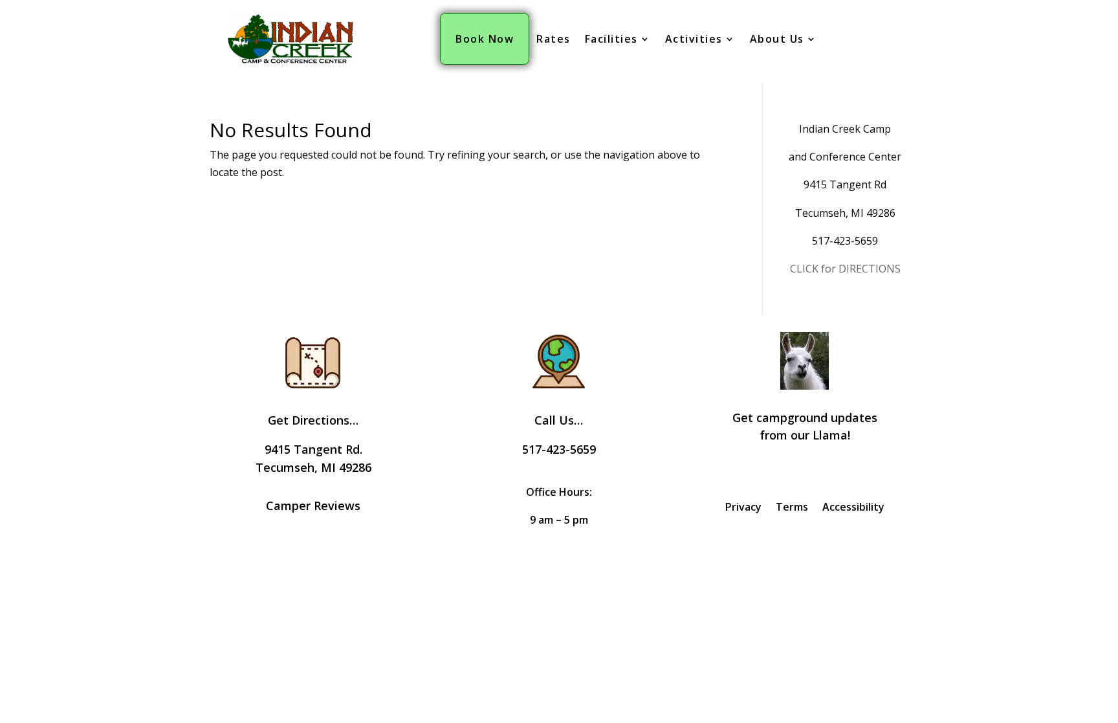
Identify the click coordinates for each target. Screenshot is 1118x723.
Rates (553, 39)
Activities (694, 39)
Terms (792, 508)
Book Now (484, 39)
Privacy (743, 508)
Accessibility (853, 508)
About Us (777, 39)
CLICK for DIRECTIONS (845, 268)
